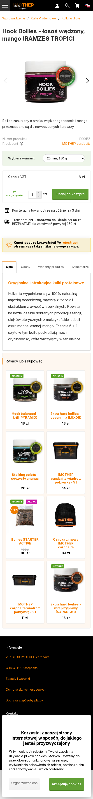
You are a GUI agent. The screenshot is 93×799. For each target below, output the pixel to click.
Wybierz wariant (21, 158)
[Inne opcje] (87, 5)
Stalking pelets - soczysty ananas (25, 476)
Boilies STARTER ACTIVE (25, 541)
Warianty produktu (51, 267)
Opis (9, 267)
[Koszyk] (77, 5)
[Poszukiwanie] (67, 5)
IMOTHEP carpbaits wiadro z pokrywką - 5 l (66, 478)
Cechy (25, 267)
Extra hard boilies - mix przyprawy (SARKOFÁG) (66, 608)
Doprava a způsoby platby (24, 700)
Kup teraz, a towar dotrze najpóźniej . (46, 210)
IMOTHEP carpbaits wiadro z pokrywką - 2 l (25, 608)
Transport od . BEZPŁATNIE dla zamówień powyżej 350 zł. (46, 222)
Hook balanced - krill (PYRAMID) (25, 415)
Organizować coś (24, 783)
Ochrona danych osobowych (26, 689)
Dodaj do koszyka (70, 194)
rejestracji (70, 242)
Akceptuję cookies (66, 784)
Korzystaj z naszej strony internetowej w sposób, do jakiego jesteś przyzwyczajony (47, 738)
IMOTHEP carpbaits (76, 143)
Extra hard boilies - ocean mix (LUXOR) (66, 415)
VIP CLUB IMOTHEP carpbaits (27, 657)
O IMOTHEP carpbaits (21, 668)
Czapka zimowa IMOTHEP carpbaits (66, 543)
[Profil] (57, 5)
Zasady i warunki (18, 678)
